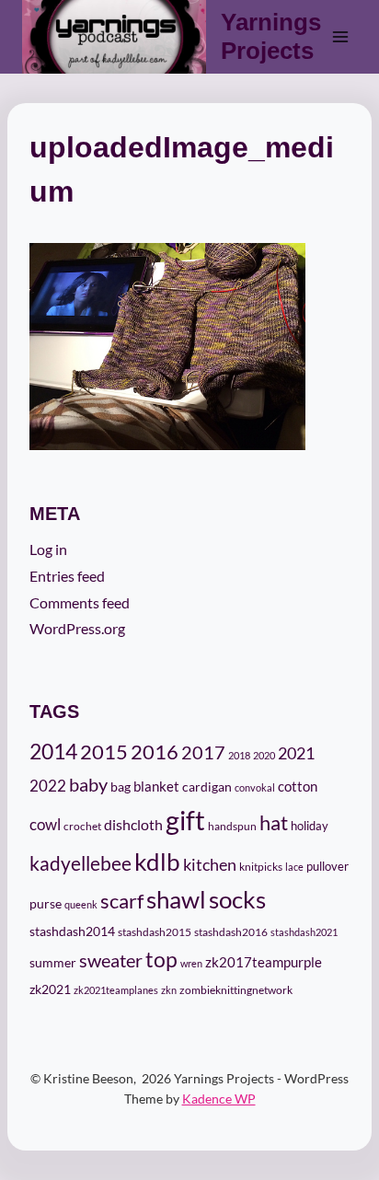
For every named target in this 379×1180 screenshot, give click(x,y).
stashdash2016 (231, 932)
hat (273, 823)
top (161, 959)
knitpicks (260, 866)
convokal (255, 787)
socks (237, 899)
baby (88, 784)
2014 (53, 751)
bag (120, 786)
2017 (203, 752)
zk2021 (50, 989)
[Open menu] (340, 36)
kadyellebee (80, 863)
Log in (48, 549)
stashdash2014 (72, 931)
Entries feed (67, 575)
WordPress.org (77, 628)
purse (45, 904)
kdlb (157, 861)
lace (294, 867)
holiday (309, 825)
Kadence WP (219, 1098)
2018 (239, 755)
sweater (111, 960)
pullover (327, 866)
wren (191, 963)
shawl (176, 899)
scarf (122, 900)
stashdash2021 (304, 932)
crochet (82, 826)
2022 (47, 785)
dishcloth (133, 824)
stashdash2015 (154, 932)
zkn (169, 990)
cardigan (207, 786)
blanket (156, 786)
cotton (297, 786)
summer (52, 962)
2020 (264, 755)
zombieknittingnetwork (236, 990)
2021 (296, 753)
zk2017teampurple (263, 962)
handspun (232, 826)
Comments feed (79, 602)
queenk (81, 904)
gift (185, 820)
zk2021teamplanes (116, 990)
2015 (104, 752)
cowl (45, 824)
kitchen (209, 864)
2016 (154, 752)
